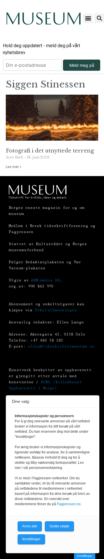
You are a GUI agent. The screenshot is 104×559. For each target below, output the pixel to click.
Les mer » (13, 167)
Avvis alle (29, 526)
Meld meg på (81, 65)
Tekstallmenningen (56, 310)
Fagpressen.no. (69, 504)
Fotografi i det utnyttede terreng (50, 151)
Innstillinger (84, 555)
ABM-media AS (45, 280)
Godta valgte (59, 526)
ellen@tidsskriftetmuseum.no (61, 346)
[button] (88, 18)
